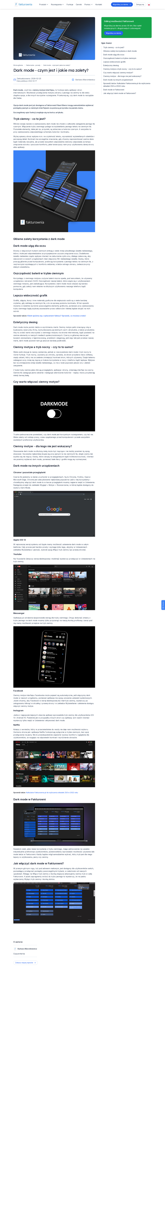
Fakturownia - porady (33, 65)
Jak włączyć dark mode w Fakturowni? (119, 93)
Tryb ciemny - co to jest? (113, 47)
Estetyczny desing (111, 65)
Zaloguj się (140, 4)
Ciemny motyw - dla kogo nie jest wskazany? (122, 76)
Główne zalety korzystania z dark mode (120, 51)
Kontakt (98, 4)
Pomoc (87, 4)
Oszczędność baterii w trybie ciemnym (119, 58)
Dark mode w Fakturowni (113, 90)
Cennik (79, 4)
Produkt (42, 4)
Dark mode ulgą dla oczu (113, 54)
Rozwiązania (56, 4)
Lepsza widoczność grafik (114, 62)
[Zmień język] (149, 4)
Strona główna (18, 65)
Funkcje (70, 4)
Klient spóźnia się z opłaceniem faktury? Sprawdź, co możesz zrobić (56, 316)
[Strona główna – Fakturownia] (23, 4)
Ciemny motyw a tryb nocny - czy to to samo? (122, 69)
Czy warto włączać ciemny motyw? (118, 72)
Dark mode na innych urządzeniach (118, 80)
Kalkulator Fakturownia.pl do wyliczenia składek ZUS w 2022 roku (52, 792)
